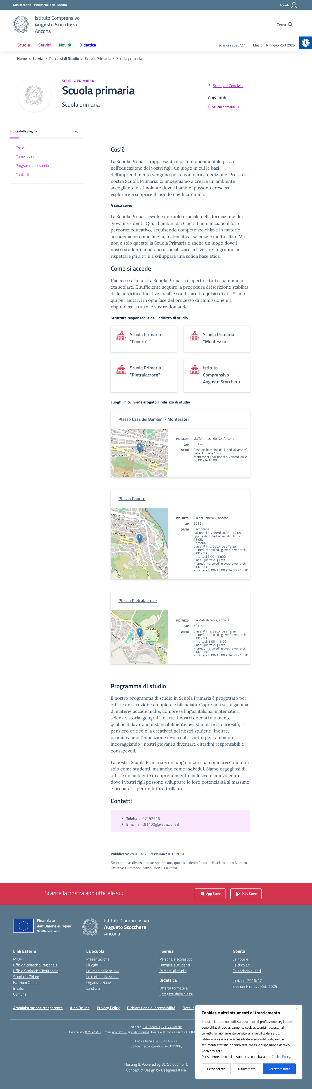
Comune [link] (20, 994)
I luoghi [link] (92, 965)
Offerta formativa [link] (173, 988)
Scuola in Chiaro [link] (26, 976)
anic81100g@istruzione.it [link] (158, 824)
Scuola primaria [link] (223, 106)
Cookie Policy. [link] (281, 1056)
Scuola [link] (23, 45)
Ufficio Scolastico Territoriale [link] (35, 971)
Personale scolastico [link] (175, 959)
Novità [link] (65, 45)
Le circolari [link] (241, 965)
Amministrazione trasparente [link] (38, 1008)
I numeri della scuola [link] (102, 971)
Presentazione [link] (97, 959)
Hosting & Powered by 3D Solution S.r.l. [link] (156, 1064)
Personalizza (216, 1068)
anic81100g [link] (173, 1046)
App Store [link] (213, 893)
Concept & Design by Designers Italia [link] (156, 1070)
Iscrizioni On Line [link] (26, 982)
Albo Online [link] (79, 1008)
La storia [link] (93, 988)
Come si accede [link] (28, 156)
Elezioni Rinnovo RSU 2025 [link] (274, 45)
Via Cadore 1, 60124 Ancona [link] (163, 1026)
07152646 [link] (151, 818)
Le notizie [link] (240, 959)
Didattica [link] (87, 45)
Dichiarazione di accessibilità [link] (151, 1008)
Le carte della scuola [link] (102, 976)
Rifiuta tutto (246, 1068)
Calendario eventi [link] (247, 971)
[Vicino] (297, 1009)
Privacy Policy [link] (108, 1008)
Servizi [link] (44, 45)
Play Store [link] (249, 893)
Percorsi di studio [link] (172, 971)
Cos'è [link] (20, 147)
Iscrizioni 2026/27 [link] (231, 45)
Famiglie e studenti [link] (174, 965)
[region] (248, 1042)
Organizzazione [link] (98, 982)
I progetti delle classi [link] (176, 994)
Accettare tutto (279, 1068)
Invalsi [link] (18, 988)
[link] (305, 43)
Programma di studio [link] (32, 165)
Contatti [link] (22, 174)
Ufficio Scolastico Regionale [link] (35, 965)
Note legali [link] (191, 1008)
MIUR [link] (17, 959)
